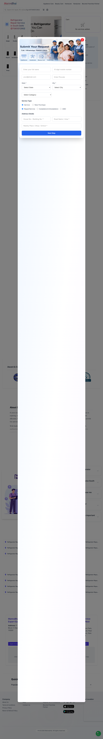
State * (24, 83)
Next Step (51, 133)
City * (54, 83)
